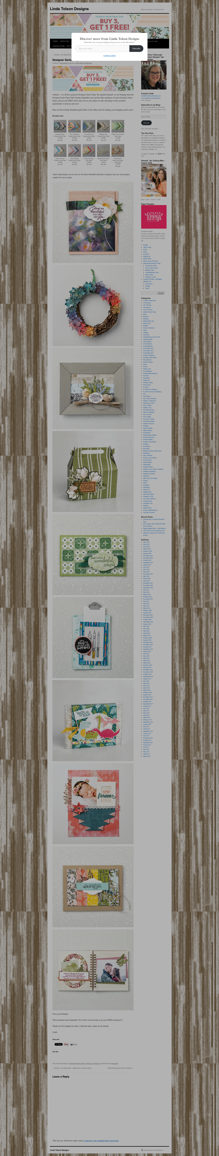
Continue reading (109, 55)
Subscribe (136, 48)
